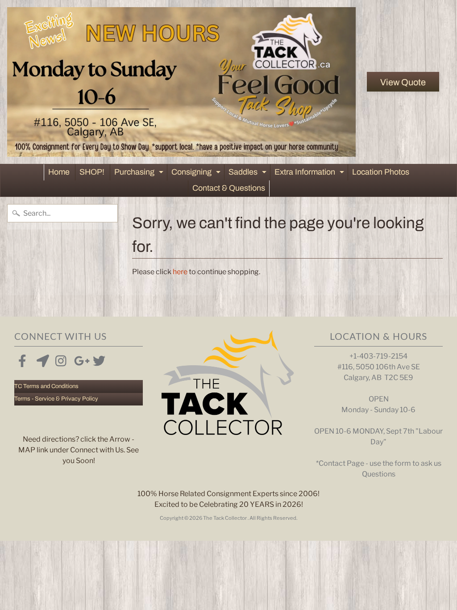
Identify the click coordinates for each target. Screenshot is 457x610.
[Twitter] (97, 359)
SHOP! (91, 171)
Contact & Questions (228, 188)
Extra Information (310, 173)
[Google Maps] (41, 359)
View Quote (403, 82)
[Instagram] (60, 359)
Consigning (197, 173)
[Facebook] (22, 359)
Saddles (248, 173)
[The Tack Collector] (181, 82)
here (180, 271)
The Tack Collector (225, 518)
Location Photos (380, 171)
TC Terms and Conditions (46, 386)
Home (59, 171)
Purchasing (140, 173)
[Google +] (79, 359)
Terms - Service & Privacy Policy (56, 399)
